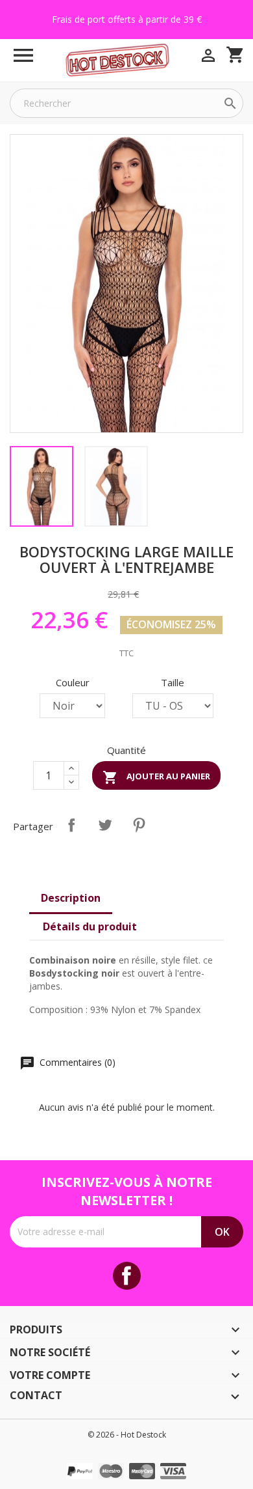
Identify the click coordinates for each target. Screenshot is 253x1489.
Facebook (127, 1276)
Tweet (105, 825)
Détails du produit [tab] (90, 926)
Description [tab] (71, 898)
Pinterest (139, 825)
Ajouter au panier (156, 777)
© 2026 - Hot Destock (127, 1434)
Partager (71, 825)
